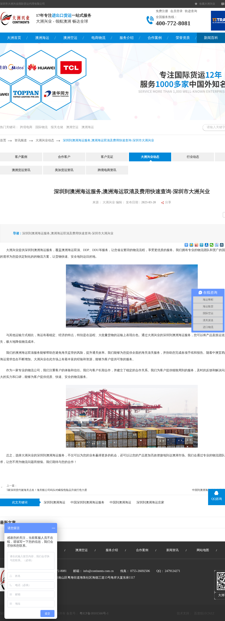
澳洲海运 (42, 38)
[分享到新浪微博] (196, 245)
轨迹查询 (191, 11)
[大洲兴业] (15, 18)
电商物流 (98, 38)
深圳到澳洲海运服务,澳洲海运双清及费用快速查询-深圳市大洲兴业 (108, 140)
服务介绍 (127, 38)
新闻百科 (211, 38)
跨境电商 (26, 127)
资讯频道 (21, 140)
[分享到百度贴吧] (217, 245)
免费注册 (162, 11)
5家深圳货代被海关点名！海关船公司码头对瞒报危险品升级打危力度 (47, 490)
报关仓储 (57, 127)
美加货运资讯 (64, 170)
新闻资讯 (172, 550)
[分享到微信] (212, 245)
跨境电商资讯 (107, 170)
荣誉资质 (183, 38)
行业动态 (193, 156)
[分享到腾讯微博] (201, 245)
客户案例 (21, 156)
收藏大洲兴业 (207, 3)
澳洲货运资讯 (21, 170)
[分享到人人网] (207, 245)
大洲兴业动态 (45, 140)
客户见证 (107, 156)
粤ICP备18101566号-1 (94, 613)
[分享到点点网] (222, 245)
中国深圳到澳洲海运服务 (87, 502)
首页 (3, 140)
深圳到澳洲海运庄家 (150, 502)
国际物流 (41, 127)
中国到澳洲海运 (120, 502)
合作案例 (155, 38)
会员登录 (176, 11)
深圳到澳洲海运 (54, 502)
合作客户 (64, 156)
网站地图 (203, 550)
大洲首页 (14, 38)
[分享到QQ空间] (191, 245)
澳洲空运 (70, 38)
